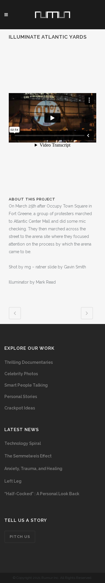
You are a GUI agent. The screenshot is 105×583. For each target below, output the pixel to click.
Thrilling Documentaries (28, 362)
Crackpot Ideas (19, 408)
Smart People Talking (26, 385)
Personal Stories (20, 396)
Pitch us (20, 536)
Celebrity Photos (21, 373)
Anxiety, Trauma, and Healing (33, 468)
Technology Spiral (22, 443)
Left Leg (13, 481)
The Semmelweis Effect (28, 456)
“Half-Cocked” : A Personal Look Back (41, 493)
